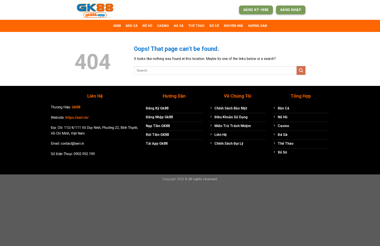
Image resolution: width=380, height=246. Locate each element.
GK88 (117, 26)
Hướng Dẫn (257, 26)
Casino (163, 26)
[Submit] (301, 70)
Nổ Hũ (147, 26)
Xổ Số (214, 26)
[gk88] (97, 10)
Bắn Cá (132, 26)
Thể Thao (196, 26)
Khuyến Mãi (233, 26)
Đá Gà (178, 26)
